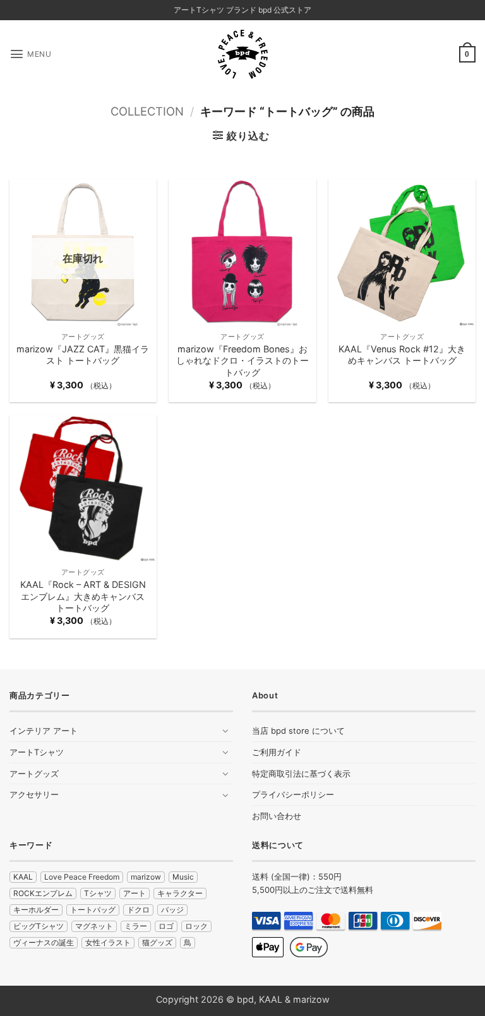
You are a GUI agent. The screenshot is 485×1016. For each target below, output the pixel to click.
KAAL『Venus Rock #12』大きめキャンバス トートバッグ (401, 355)
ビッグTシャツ (38, 926)
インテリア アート (43, 731)
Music (183, 877)
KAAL (23, 877)
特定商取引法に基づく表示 (301, 773)
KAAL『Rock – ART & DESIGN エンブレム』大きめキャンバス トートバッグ (83, 596)
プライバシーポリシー (293, 794)
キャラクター (180, 893)
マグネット (94, 926)
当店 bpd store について (298, 731)
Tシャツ (98, 893)
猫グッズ (157, 942)
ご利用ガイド (276, 752)
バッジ (172, 909)
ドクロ (138, 909)
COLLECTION (147, 111)
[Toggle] (225, 730)
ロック (196, 926)
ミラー (135, 926)
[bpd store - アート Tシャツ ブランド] (242, 54)
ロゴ (166, 926)
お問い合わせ (276, 816)
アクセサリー (34, 794)
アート (134, 893)
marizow (146, 877)
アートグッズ (34, 773)
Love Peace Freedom (81, 877)
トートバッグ (93, 909)
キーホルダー (36, 909)
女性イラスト (108, 942)
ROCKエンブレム (43, 893)
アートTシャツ (36, 752)
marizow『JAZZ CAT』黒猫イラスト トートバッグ (82, 355)
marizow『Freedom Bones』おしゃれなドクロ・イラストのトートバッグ (242, 361)
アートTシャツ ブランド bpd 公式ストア (242, 10)
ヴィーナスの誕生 (43, 942)
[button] (30, 54)
